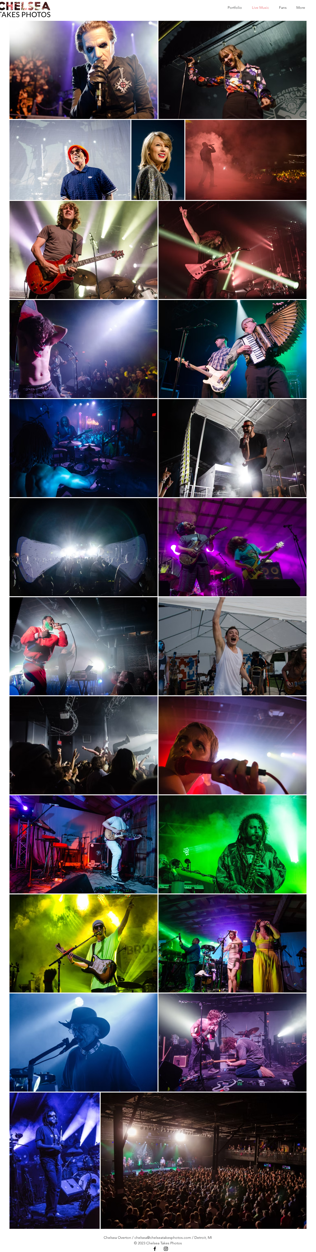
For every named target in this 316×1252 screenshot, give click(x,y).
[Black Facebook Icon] (155, 1249)
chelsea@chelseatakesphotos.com (162, 1237)
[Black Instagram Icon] (166, 1249)
